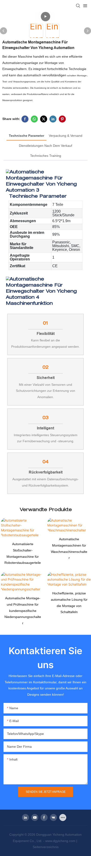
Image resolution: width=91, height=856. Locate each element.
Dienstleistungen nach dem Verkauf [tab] (45, 145)
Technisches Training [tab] (45, 156)
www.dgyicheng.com (60, 841)
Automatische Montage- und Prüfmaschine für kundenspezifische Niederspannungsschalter (22, 610)
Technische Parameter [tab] (26, 135)
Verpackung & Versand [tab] (65, 135)
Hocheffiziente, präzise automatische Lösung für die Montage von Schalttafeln (69, 602)
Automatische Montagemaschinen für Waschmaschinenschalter (69, 548)
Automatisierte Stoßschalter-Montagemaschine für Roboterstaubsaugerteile (22, 553)
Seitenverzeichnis (46, 847)
